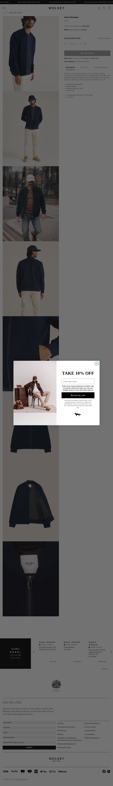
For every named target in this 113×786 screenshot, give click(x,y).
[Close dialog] (97, 363)
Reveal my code (78, 395)
